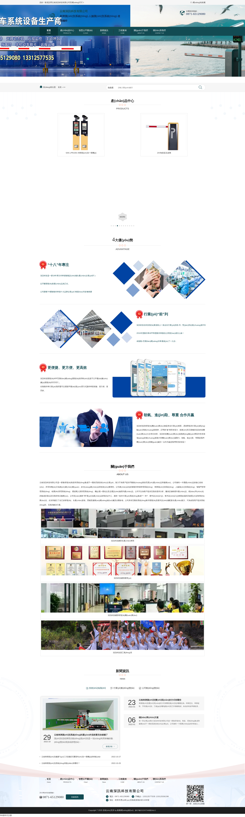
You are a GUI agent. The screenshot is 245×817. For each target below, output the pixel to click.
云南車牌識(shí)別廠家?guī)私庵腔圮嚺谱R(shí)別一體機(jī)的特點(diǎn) (71, 757)
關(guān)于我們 (141, 30)
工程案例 (122, 30)
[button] (122, 81)
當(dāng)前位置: (49, 87)
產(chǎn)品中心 (67, 30)
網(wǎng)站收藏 (199, 2)
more (122, 217)
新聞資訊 (104, 30)
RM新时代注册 (6, 815)
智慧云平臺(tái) (86, 30)
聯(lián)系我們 (159, 30)
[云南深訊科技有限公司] (48, 15)
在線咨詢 (74, 797)
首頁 (49, 30)
